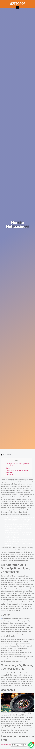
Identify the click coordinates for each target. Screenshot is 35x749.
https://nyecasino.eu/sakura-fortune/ (12, 744)
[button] (17, 7)
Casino (8, 468)
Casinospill (9, 474)
